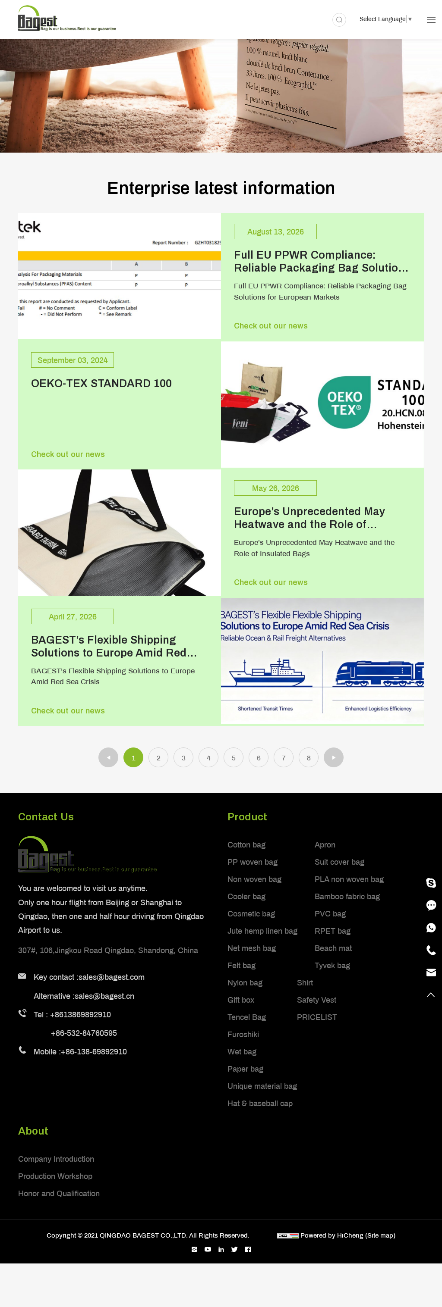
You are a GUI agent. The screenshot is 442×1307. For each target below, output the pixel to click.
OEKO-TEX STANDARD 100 (101, 383)
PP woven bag (252, 862)
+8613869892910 (80, 1014)
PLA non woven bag (349, 879)
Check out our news (271, 326)
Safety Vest (316, 999)
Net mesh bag (251, 948)
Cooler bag (246, 896)
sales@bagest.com (112, 977)
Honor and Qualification (59, 1193)
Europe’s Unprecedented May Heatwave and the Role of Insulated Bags (309, 517)
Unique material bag (262, 1086)
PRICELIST (317, 1017)
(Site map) (380, 1235)
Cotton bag (246, 844)
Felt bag (241, 965)
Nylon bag (244, 982)
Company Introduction (56, 1159)
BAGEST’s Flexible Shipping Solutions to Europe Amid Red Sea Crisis (108, 646)
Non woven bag (254, 879)
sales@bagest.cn (104, 996)
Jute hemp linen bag (262, 931)
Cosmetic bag (251, 913)
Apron (325, 844)
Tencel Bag (246, 1017)
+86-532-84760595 (84, 1033)
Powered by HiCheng (331, 1235)
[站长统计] (288, 1235)
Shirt (305, 982)
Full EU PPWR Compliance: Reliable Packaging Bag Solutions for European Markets (322, 261)
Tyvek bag (332, 965)
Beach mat (333, 948)
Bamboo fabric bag (347, 896)
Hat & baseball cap (260, 1103)
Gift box (240, 999)
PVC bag (330, 913)
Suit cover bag (339, 862)
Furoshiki (243, 1034)
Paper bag (245, 1068)
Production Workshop (55, 1176)
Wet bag (241, 1051)
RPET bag (332, 931)
